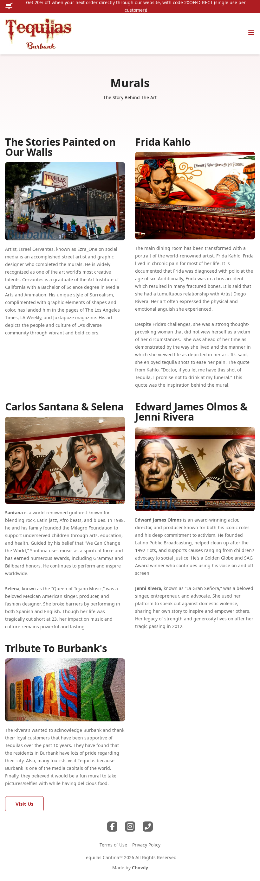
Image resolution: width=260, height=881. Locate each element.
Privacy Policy (146, 845)
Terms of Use (113, 845)
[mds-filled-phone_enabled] (148, 826)
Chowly (140, 868)
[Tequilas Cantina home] (38, 33)
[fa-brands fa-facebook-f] (112, 826)
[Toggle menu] (251, 32)
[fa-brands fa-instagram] (130, 826)
